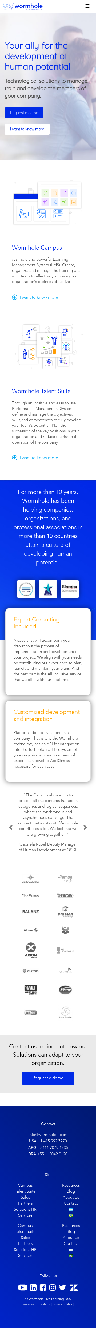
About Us (71, 1198)
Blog (71, 1192)
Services (25, 1216)
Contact (71, 1204)
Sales (25, 1198)
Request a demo (24, 112)
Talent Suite (25, 1192)
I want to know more (27, 129)
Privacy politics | (63, 1304)
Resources (71, 1186)
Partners (25, 1204)
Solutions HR (25, 1210)
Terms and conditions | (37, 1304)
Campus (25, 1186)
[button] (10, 827)
